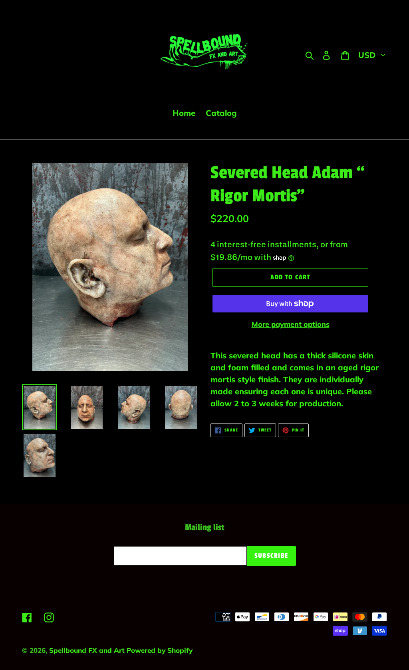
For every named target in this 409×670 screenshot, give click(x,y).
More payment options (291, 324)
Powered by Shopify (160, 650)
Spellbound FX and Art (88, 650)
